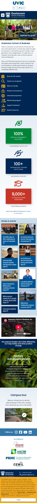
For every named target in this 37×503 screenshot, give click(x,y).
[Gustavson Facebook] (20, 432)
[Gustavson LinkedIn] (30, 432)
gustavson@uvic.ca (28, 475)
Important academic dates (9, 310)
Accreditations (18, 439)
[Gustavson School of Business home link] (15, 15)
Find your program (18, 35)
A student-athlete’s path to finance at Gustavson (27, 284)
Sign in (22, 8)
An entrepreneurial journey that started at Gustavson (27, 239)
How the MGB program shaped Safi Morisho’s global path (9, 263)
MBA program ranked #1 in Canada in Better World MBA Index (9, 299)
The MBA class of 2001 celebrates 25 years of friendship (9, 239)
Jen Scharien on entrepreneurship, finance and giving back (27, 261)
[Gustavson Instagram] (16, 432)
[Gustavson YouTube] (25, 432)
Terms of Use (21, 492)
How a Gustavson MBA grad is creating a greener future (9, 287)
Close (18, 500)
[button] (15, 8)
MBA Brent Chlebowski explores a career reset (27, 305)
